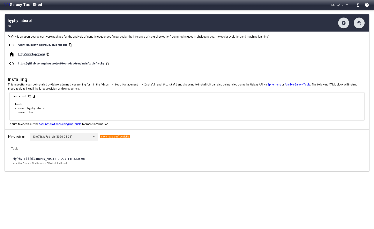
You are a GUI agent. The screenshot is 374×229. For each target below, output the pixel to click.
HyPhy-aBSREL (24, 159)
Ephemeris (274, 84)
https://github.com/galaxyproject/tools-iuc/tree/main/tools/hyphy (61, 63)
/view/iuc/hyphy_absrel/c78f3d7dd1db (42, 44)
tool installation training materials (60, 124)
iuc (9, 25)
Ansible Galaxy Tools (297, 84)
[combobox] (81, 136)
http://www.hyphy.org (31, 54)
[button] (343, 23)
